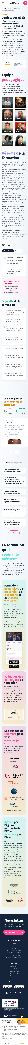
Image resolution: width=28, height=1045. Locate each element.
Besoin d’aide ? (14, 969)
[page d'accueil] (14, 2)
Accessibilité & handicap (14, 952)
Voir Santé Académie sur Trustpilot (19, 410)
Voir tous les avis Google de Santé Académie (7, 411)
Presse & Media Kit (14, 966)
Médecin (14, 943)
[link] (8, 10)
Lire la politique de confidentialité (9, 1038)
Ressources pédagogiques (14, 955)
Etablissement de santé (14, 950)
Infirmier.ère (14, 946)
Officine (14, 948)
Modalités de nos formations (14, 957)
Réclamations (14, 975)
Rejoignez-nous (14, 971)
